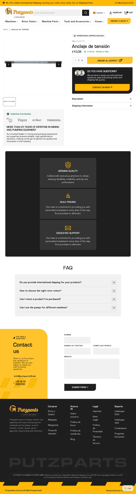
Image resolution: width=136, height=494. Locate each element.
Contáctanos (120, 428)
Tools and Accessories (77, 21)
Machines (11, 21)
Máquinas (52, 420)
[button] (99, 13)
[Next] (58, 64)
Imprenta (97, 411)
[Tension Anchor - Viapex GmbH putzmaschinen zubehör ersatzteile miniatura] (9, 102)
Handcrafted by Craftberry (118, 491)
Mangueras (53, 425)
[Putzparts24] (24, 412)
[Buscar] (85, 13)
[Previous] (8, 64)
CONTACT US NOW (101, 87)
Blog (72, 439)
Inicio (5, 30)
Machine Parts (50, 21)
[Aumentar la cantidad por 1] (83, 60)
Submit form (79, 387)
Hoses (99, 21)
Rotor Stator (29, 21)
